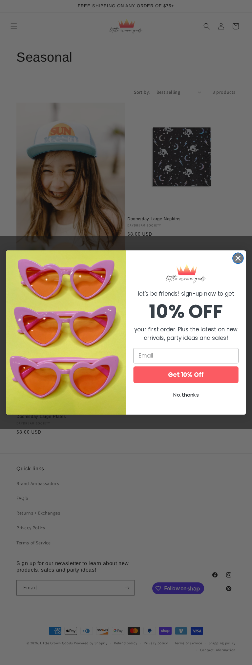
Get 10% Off (186, 374)
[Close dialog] (238, 258)
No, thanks (186, 395)
